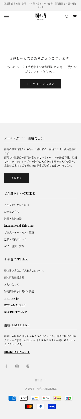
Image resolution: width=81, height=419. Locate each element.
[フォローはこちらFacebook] (6, 366)
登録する (16, 178)
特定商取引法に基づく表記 (19, 291)
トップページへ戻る (40, 84)
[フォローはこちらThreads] (28, 366)
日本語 (38, 380)
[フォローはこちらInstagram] (17, 366)
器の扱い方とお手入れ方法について (24, 270)
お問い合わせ (11, 284)
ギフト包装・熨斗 (14, 246)
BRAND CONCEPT (17, 351)
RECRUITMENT (15, 312)
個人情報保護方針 (14, 277)
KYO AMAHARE (15, 305)
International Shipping (19, 225)
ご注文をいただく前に (16, 205)
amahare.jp (11, 298)
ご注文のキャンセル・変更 (19, 232)
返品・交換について (15, 239)
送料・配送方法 (13, 218)
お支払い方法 (11, 211)
